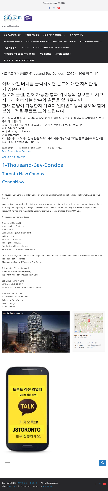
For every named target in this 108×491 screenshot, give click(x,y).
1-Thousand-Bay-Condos (32, 164)
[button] (64, 35)
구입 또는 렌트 (10, 47)
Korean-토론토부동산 (89, 41)
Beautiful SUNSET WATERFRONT (19, 60)
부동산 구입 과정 (32, 35)
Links (23, 47)
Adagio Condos (63, 54)
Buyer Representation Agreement (17, 151)
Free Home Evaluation (64, 41)
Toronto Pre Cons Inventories (19, 54)
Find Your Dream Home (37, 41)
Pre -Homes (45, 54)
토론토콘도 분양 (76, 35)
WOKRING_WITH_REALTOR (13, 157)
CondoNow (13, 182)
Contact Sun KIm (12, 35)
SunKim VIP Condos (53, 35)
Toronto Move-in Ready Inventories (51, 47)
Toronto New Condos (23, 173)
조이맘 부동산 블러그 (13, 41)
